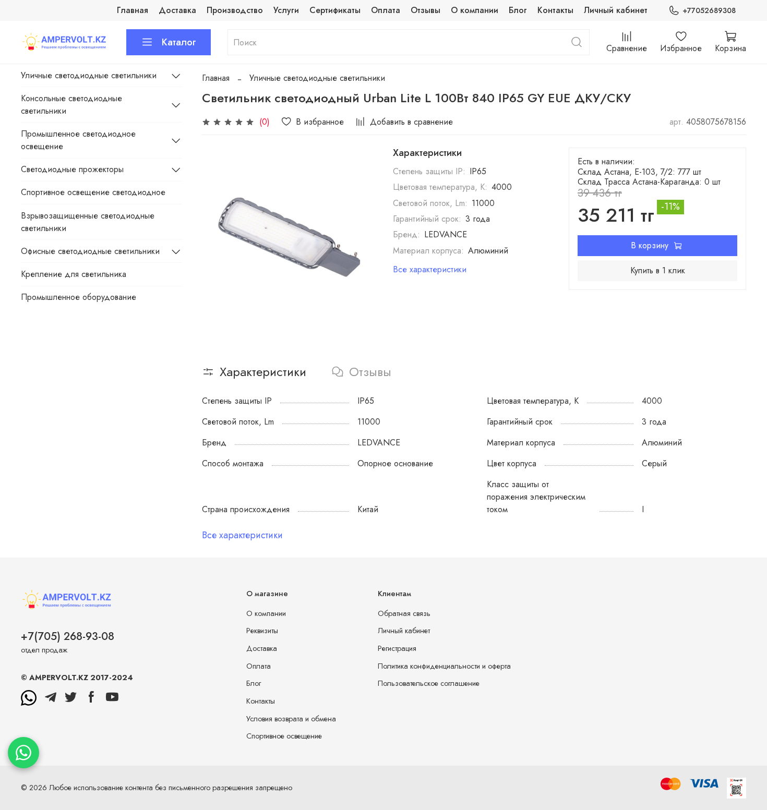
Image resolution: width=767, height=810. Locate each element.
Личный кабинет (616, 10)
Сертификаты (335, 10)
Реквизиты (262, 630)
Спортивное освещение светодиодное (93, 192)
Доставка (177, 10)
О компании (474, 10)
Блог (518, 10)
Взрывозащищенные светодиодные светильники (87, 222)
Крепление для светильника (73, 274)
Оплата (385, 10)
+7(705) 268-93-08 (67, 636)
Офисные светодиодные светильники (90, 251)
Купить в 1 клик (657, 270)
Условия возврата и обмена (291, 719)
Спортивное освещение (284, 736)
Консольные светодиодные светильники (71, 104)
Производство (235, 10)
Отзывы (425, 10)
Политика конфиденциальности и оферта (444, 666)
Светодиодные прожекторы (72, 169)
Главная (132, 10)
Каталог (179, 42)
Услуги (286, 10)
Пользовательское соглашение (429, 683)
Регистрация (397, 648)
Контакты (555, 10)
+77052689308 (709, 10)
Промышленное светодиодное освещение (78, 140)
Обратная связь (404, 613)
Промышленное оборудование (78, 297)
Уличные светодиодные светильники (317, 78)
